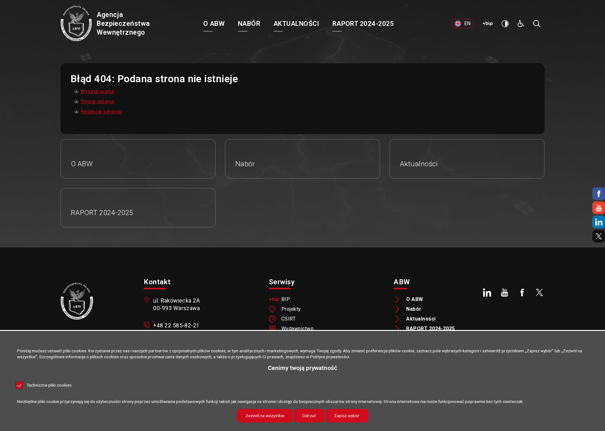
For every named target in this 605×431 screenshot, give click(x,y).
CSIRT (288, 318)
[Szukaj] (536, 23)
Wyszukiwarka (97, 91)
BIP (285, 299)
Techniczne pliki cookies (49, 385)
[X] (598, 236)
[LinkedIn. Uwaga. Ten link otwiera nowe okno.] (487, 292)
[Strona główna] (76, 24)
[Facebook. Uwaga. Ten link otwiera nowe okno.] (522, 292)
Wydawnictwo (297, 328)
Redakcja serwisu (101, 112)
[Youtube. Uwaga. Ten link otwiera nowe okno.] (504, 292)
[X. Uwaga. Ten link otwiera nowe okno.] (539, 292)
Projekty (291, 309)
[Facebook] (598, 193)
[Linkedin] (598, 222)
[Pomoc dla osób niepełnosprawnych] (520, 23)
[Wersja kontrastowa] (505, 23)
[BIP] (487, 23)
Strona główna (97, 102)
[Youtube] (598, 207)
